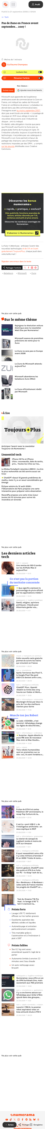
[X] (14, 1119)
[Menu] (13, 4)
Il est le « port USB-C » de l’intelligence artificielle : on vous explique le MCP (29, 826)
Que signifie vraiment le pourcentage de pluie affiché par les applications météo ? (29, 590)
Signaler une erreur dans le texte (16, 261)
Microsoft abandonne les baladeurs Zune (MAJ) (26, 377)
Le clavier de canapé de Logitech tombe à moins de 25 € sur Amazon (28, 841)
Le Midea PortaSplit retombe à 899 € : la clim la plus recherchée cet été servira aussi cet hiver (22, 471)
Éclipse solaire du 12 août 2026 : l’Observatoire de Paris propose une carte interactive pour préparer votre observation (21, 488)
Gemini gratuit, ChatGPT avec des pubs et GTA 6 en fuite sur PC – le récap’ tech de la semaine (30, 870)
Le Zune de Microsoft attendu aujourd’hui (28, 365)
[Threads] (38, 1119)
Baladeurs (8, 273)
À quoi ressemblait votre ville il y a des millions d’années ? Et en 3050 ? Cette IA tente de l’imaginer (29, 855)
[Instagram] (18, 1119)
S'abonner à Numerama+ (20, 233)
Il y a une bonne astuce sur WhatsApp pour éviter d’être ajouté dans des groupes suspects (29, 994)
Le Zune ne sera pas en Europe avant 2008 (29, 352)
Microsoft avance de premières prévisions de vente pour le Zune (29, 340)
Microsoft (22, 273)
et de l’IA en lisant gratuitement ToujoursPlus (20, 250)
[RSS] (30, 1119)
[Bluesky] (34, 1119)
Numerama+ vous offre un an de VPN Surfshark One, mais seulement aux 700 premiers (30, 980)
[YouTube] (6, 1119)
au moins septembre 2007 (28, 110)
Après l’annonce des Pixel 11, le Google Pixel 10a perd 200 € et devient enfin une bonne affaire (29, 675)
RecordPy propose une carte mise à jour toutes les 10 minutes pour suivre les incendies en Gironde (20, 497)
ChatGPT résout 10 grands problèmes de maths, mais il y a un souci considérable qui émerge (22, 480)
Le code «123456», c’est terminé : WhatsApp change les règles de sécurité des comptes (29, 723)
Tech (6, 17)
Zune (33, 273)
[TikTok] (10, 1119)
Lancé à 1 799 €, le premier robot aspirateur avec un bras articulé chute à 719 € (28, 1009)
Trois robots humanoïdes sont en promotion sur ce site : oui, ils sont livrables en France (29, 752)
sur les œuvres (8, 146)
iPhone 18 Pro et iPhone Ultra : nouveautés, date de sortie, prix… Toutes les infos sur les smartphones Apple (27, 461)
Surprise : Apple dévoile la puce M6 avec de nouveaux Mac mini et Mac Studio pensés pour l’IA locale (29, 737)
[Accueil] (5, 4)
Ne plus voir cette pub (11, 313)
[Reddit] (26, 1119)
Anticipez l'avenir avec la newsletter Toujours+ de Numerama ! (18, 447)
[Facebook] (22, 1119)
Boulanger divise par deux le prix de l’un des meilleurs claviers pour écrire (29, 704)
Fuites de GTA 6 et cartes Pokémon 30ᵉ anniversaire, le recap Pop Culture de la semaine (29, 811)
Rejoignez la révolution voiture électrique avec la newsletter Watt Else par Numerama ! (29, 327)
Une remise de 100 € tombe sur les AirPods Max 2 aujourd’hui (28, 567)
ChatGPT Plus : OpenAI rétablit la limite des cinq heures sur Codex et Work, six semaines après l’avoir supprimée (28, 689)
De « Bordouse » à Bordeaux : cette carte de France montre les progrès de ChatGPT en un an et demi (30, 884)
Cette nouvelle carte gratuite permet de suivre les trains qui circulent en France (29, 660)
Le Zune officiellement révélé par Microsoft (28, 390)
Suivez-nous (8, 90)
